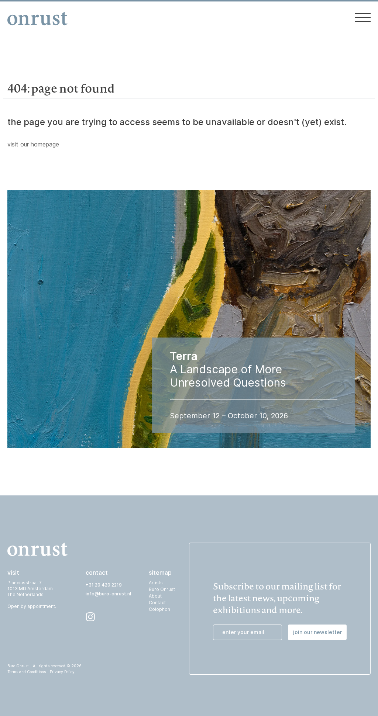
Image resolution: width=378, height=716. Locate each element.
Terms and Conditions (26, 672)
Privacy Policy (62, 672)
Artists (156, 582)
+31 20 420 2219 (104, 585)
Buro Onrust (162, 589)
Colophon (159, 609)
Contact (157, 602)
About (155, 596)
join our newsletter (317, 632)
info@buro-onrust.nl (108, 593)
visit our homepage (33, 144)
